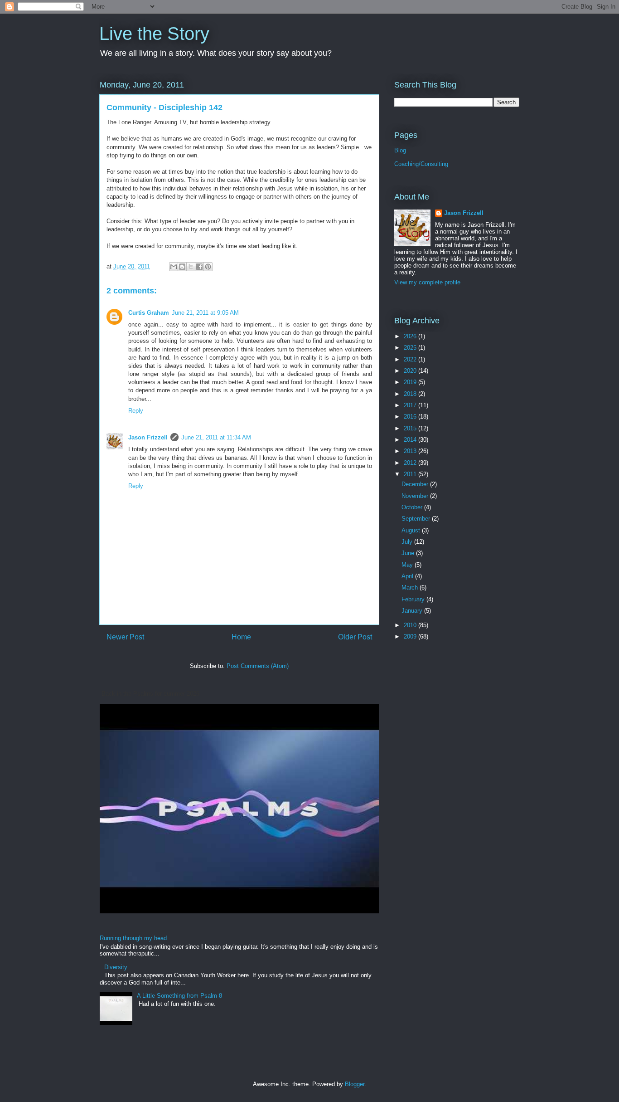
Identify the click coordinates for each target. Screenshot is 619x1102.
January (412, 610)
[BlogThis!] (182, 266)
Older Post (355, 637)
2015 (411, 428)
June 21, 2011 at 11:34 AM (216, 437)
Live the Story (154, 34)
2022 (411, 359)
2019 (411, 382)
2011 (411, 474)
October (412, 507)
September (416, 518)
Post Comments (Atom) (258, 666)
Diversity (115, 967)
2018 (411, 393)
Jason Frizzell (148, 437)
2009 (411, 636)
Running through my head (133, 938)
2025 (411, 347)
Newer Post (125, 637)
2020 (411, 370)
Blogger (354, 1084)
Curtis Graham (148, 312)
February (413, 599)
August (411, 530)
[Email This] (173, 266)
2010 (411, 625)
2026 (411, 336)
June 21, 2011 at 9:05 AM (205, 312)
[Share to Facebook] (199, 266)
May (408, 564)
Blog (400, 150)
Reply (135, 410)
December (415, 484)
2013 (411, 451)
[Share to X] (190, 266)
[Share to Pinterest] (208, 266)
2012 (411, 462)
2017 (411, 405)
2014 (411, 439)
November (415, 495)
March (410, 587)
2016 (411, 416)
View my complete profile (427, 282)
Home (241, 637)
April (408, 576)
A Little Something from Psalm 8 (179, 995)
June (408, 553)
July (407, 541)
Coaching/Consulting (421, 164)
